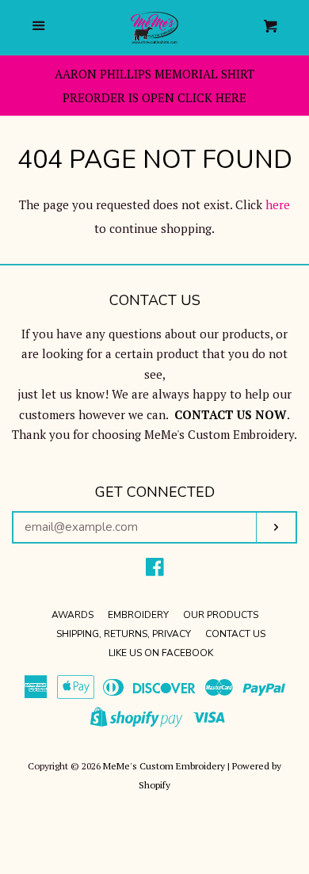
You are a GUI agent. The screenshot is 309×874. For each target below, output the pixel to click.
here (277, 204)
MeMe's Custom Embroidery (164, 766)
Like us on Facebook (161, 653)
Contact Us (235, 634)
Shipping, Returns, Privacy (123, 634)
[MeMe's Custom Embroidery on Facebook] (155, 570)
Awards (72, 615)
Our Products (220, 615)
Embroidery (138, 615)
